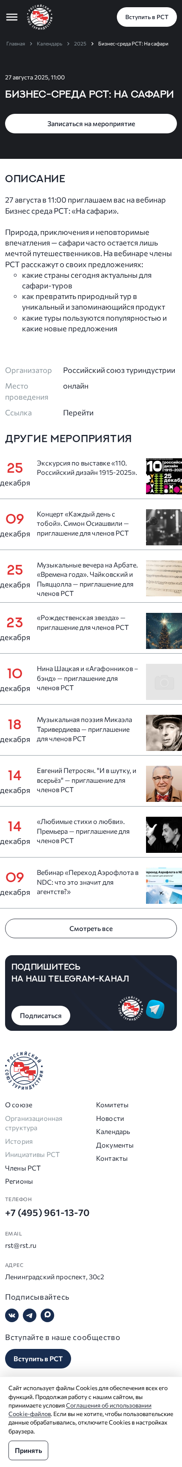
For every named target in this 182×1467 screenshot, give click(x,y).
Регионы (19, 1181)
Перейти (78, 412)
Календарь (49, 43)
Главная (15, 43)
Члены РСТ (23, 1168)
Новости (110, 1118)
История (19, 1141)
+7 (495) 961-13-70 (47, 1212)
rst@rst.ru (21, 1245)
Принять (28, 1450)
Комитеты (112, 1104)
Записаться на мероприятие (91, 123)
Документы (115, 1145)
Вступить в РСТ (146, 16)
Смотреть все (91, 928)
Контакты (112, 1158)
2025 (80, 43)
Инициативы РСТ (32, 1154)
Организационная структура (33, 1122)
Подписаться (41, 1015)
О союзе (18, 1104)
